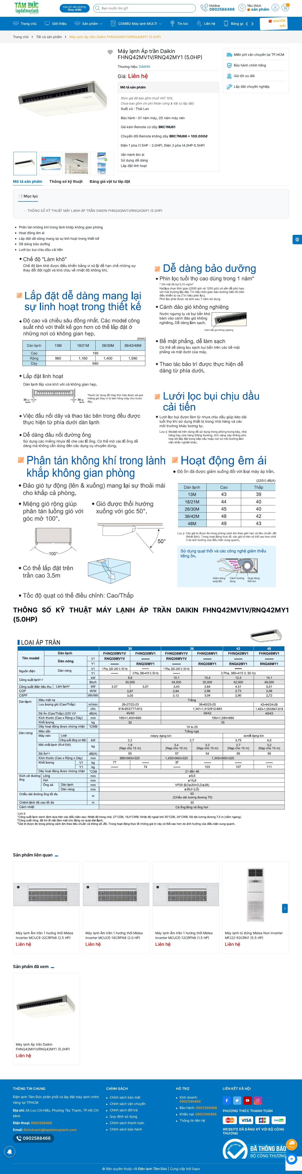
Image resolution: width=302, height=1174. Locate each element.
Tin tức (182, 24)
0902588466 (222, 9)
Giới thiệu (59, 24)
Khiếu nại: (198, 1114)
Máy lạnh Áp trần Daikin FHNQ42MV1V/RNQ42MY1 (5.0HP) (43, 1046)
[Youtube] (247, 1100)
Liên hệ (209, 24)
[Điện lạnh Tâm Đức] (35, 7)
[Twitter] (237, 1100)
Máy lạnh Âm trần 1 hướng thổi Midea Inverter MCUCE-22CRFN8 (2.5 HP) (44, 935)
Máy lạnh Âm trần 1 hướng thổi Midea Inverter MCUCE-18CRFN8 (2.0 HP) (114, 935)
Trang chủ (28, 24)
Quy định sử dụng (123, 1116)
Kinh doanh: (190, 1099)
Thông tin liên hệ (192, 1120)
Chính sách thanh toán (127, 1123)
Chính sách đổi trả (124, 1110)
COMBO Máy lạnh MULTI (137, 24)
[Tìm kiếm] (98, 8)
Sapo (196, 1169)
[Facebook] (227, 1100)
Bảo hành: (198, 1108)
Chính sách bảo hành (126, 1129)
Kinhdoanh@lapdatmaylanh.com (50, 1130)
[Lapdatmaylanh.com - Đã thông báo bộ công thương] (256, 1149)
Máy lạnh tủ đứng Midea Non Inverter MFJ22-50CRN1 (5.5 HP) (254, 935)
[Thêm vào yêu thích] (110, 52)
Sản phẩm (90, 24)
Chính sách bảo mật (125, 1097)
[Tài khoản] (275, 7)
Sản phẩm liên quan (33, 854)
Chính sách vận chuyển (128, 1104)
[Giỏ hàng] (285, 7)
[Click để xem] (63, 98)
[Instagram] (258, 1100)
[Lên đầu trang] (292, 1132)
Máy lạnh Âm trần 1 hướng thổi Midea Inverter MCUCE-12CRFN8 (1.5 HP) (184, 935)
